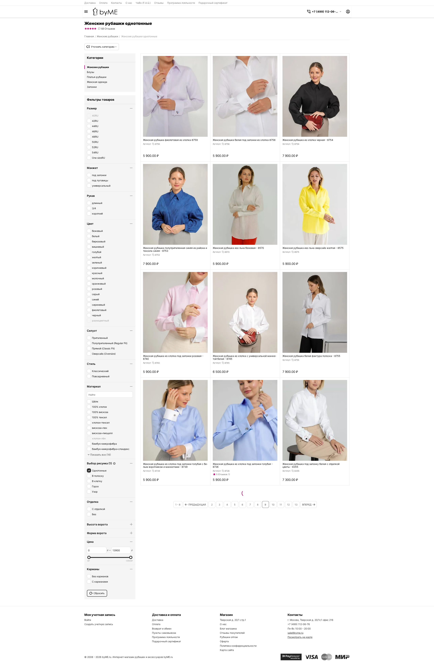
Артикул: (147, 144)
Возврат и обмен (161, 628)
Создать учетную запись (98, 624)
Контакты (116, 2)
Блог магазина (228, 628)
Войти (87, 619)
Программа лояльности (181, 2)
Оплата (103, 2)
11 (281, 504)
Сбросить (99, 593)
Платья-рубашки (96, 77)
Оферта (224, 641)
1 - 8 (177, 504)
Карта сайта (227, 650)
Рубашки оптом (229, 637)
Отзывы (159, 2)
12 (288, 504)
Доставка (90, 2)
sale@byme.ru (295, 632)
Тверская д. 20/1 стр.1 (233, 619)
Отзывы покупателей (232, 632)
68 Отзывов (108, 28)
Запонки (92, 86)
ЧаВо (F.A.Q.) (143, 2)
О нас (129, 2)
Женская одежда (97, 81)
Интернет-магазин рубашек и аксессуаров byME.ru (143, 657)
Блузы (90, 72)
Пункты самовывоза (164, 632)
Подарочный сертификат (212, 2)
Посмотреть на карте (300, 637)
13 (296, 504)
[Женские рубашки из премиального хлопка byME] (105, 12)
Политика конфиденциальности (238, 645)
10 (273, 504)
